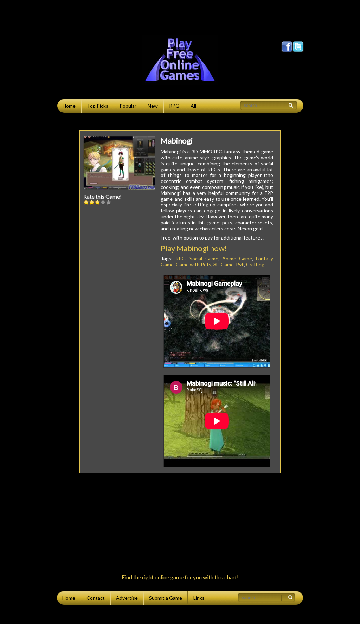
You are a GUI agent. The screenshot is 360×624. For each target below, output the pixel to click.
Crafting (255, 264)
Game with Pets (193, 264)
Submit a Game (165, 598)
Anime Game (237, 258)
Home (69, 106)
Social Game (203, 258)
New (153, 106)
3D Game (223, 264)
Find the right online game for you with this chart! (180, 577)
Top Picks (97, 106)
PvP (240, 264)
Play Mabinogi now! (194, 248)
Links (199, 598)
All (193, 106)
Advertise (127, 598)
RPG (174, 106)
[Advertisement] (180, 16)
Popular (128, 106)
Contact (95, 598)
